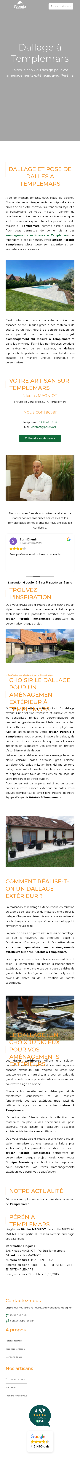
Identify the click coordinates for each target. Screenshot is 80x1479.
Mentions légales (14, 1357)
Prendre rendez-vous (16, 1395)
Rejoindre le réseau (15, 1349)
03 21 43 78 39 (48, 422)
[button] (40, 1441)
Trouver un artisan (15, 1379)
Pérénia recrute (14, 1340)
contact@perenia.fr (43, 427)
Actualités (11, 1387)
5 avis (67, 582)
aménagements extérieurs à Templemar (36, 235)
